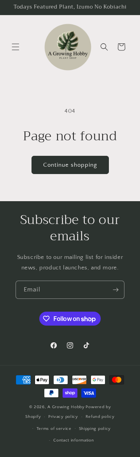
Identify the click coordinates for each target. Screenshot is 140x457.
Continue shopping (70, 165)
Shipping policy (95, 428)
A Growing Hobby (66, 407)
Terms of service (54, 428)
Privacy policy (63, 416)
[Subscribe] (115, 290)
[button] (15, 46)
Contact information (73, 440)
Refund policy (100, 416)
